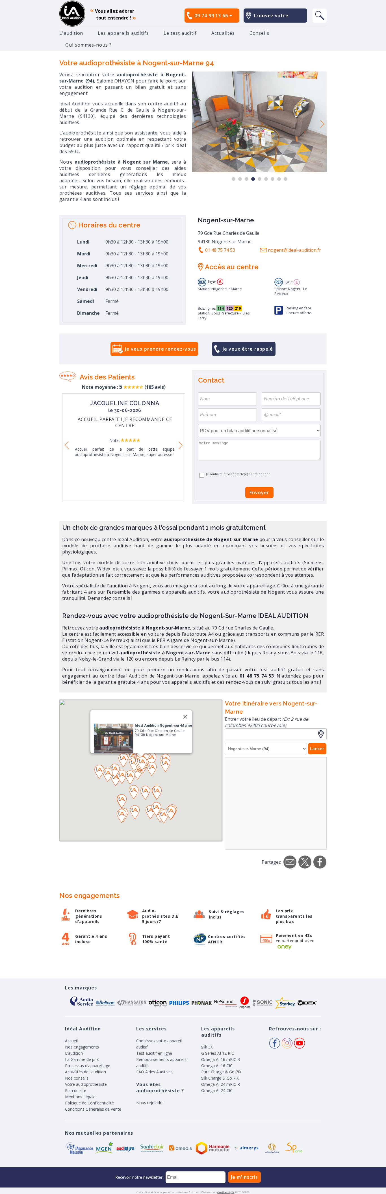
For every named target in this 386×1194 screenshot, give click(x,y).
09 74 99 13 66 (211, 15)
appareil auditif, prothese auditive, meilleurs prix (72, 14)
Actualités (223, 33)
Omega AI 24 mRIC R (220, 1084)
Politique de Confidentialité (89, 1103)
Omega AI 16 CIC (217, 1065)
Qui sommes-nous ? (88, 45)
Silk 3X (207, 1047)
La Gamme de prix (82, 1059)
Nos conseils (76, 1078)
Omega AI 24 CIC (217, 1090)
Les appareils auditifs (123, 33)
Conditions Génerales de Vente (93, 1109)
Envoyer (259, 492)
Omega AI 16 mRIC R (220, 1059)
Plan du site (75, 1090)
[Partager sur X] (305, 862)
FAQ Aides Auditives (154, 1071)
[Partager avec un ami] (290, 862)
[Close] (185, 717)
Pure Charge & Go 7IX (221, 1071)
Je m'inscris (244, 1177)
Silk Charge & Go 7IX (220, 1078)
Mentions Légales (81, 1096)
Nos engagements (82, 1047)
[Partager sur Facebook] (320, 862)
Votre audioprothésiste (86, 1084)
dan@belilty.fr (225, 1192)
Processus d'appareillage (87, 1065)
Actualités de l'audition (85, 1071)
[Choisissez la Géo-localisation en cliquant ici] (322, 734)
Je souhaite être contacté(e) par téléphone (238, 474)
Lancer (317, 748)
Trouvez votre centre (271, 22)
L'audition (71, 33)
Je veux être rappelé (248, 349)
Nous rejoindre (150, 1102)
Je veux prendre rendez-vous (160, 349)
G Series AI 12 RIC (217, 1053)
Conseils (260, 33)
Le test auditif (180, 33)
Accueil (71, 1040)
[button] (115, 779)
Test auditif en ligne (154, 1053)
